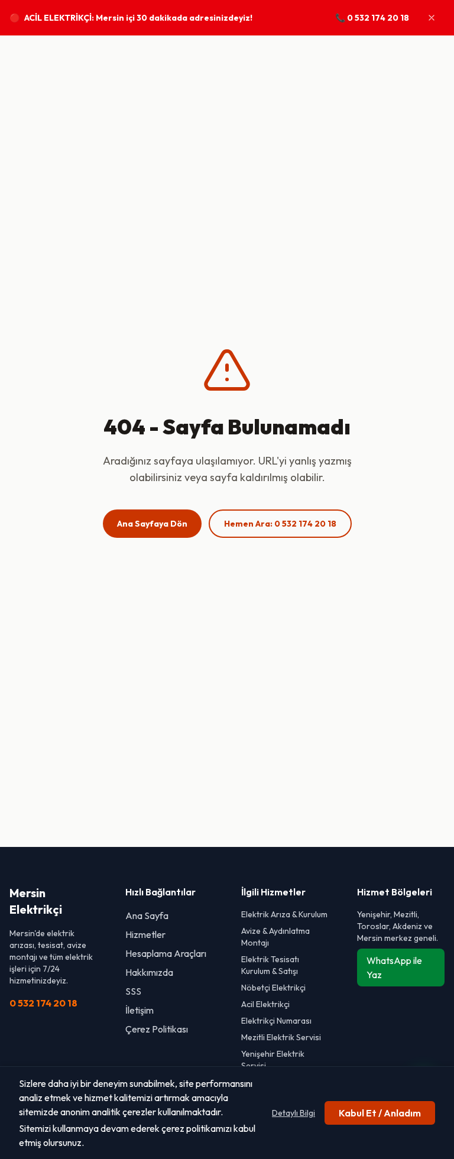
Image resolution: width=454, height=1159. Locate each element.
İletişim (139, 1010)
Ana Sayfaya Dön (152, 523)
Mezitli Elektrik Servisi (281, 1037)
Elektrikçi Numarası (276, 1020)
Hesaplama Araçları (165, 953)
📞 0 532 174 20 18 (372, 17)
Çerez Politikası (156, 1029)
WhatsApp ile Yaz (394, 968)
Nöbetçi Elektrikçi (273, 987)
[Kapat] (432, 18)
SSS (133, 991)
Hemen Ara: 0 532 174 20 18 (280, 523)
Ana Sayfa (146, 915)
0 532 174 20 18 (43, 1003)
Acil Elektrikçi (265, 1004)
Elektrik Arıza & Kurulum (284, 914)
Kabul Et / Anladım (380, 1113)
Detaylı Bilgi (293, 1113)
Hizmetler (145, 934)
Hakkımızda (149, 972)
